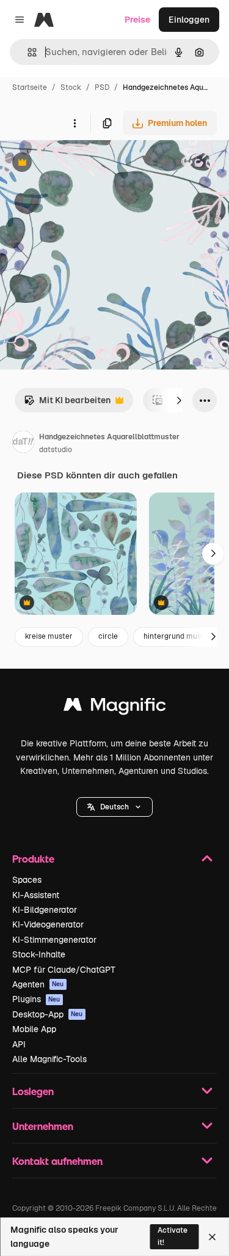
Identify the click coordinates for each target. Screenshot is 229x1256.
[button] (114, 807)
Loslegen (33, 1091)
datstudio (55, 450)
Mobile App (34, 1029)
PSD (102, 87)
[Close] (212, 1237)
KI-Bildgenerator (44, 909)
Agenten (38, 984)
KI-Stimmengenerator (54, 939)
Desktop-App (47, 1014)
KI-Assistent (35, 895)
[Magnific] (115, 707)
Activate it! (172, 1236)
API (19, 1044)
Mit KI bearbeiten (67, 403)
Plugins (36, 999)
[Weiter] (179, 400)
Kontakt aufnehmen (57, 1160)
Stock (70, 87)
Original (78, 163)
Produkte (33, 858)
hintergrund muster (177, 636)
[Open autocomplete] (27, 52)
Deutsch (114, 807)
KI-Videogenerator (48, 924)
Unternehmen (42, 1126)
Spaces (27, 879)
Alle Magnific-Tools (49, 1059)
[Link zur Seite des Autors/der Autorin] (23, 443)
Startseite (29, 87)
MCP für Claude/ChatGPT (63, 969)
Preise (137, 19)
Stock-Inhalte (38, 954)
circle (108, 636)
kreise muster (49, 636)
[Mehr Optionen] (74, 123)
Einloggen (189, 19)
